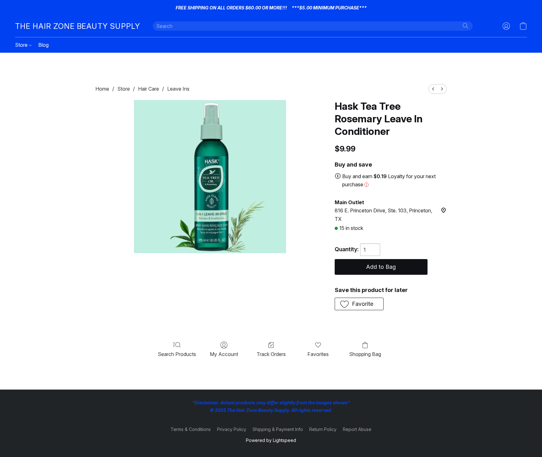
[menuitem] (433, 88)
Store (22, 45)
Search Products (177, 354)
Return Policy (323, 429)
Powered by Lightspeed (271, 440)
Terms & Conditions (191, 429)
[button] (77, 26)
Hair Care (148, 89)
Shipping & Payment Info (277, 429)
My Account (224, 354)
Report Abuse (357, 429)
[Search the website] (465, 25)
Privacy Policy (231, 429)
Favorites (318, 354)
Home (102, 89)
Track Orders (271, 354)
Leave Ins (178, 89)
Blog (43, 45)
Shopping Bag (365, 354)
